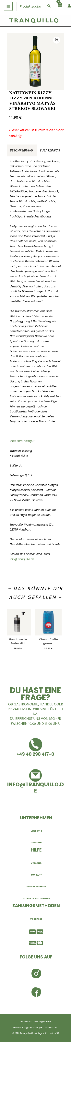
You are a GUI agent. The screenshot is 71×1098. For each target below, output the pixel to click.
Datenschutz (51, 1027)
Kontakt (36, 874)
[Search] (49, 6)
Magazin (36, 842)
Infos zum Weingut (22, 441)
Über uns (36, 830)
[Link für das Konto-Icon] (69, 6)
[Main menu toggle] (8, 6)
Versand (36, 863)
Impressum (26, 1021)
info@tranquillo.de (22, 559)
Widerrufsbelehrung (36, 898)
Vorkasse (36, 918)
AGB (36, 1021)
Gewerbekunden (36, 886)
